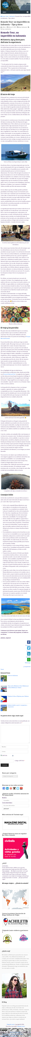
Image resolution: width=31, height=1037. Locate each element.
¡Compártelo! (26, 666)
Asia (7, 16)
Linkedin (7, 788)
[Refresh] (13, 755)
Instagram (14, 788)
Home (3, 16)
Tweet (2, 669)
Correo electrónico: (7, 803)
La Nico (4, 27)
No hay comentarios (6, 29)
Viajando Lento (10, 1024)
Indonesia (11, 16)
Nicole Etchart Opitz (15, 1032)
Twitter (17, 788)
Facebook (4, 788)
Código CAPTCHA (19, 760)
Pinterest (11, 788)
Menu (4, 12)
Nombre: (4, 797)
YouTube (21, 788)
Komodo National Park (9, 374)
